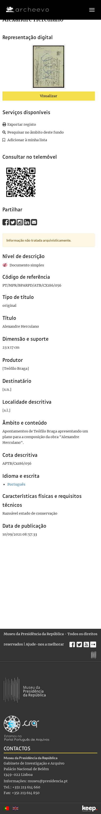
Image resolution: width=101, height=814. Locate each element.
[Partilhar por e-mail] (34, 222)
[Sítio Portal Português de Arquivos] (26, 728)
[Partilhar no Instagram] (20, 222)
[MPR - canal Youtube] (87, 643)
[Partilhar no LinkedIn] (27, 222)
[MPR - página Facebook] (72, 643)
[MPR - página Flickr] (93, 643)
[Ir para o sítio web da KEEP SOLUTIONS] (89, 808)
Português (16, 484)
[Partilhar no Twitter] (13, 222)
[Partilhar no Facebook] (6, 222)
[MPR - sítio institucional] (94, 654)
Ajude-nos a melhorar (45, 644)
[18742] (48, 67)
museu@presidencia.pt (48, 781)
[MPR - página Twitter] (80, 643)
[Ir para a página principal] (24, 9)
